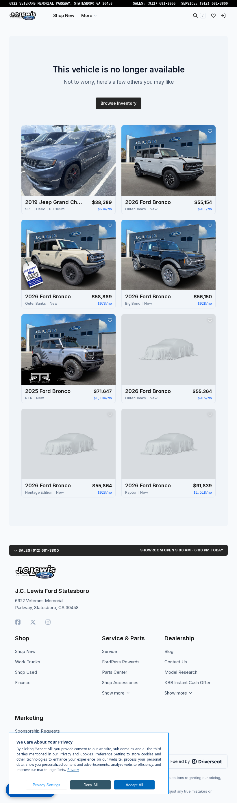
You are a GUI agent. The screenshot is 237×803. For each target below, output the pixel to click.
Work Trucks (27, 662)
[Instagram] (48, 622)
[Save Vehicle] (110, 131)
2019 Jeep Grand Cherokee (54, 202)
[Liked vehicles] (213, 15)
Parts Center (114, 672)
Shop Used (26, 672)
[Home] (22, 15)
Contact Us (175, 662)
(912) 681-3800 (161, 3)
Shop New (25, 651)
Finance (23, 682)
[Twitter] (33, 622)
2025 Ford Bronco (48, 391)
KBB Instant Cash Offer (187, 682)
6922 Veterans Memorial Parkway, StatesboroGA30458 (60, 3)
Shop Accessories (120, 682)
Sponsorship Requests (37, 731)
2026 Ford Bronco (148, 202)
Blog (168, 651)
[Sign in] (223, 15)
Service (109, 651)
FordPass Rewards (121, 662)
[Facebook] (18, 622)
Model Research (180, 672)
